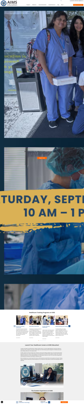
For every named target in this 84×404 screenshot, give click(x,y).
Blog (58, 4)
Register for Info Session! (78, 4)
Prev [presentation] (15, 326)
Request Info (64, 402)
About (62, 4)
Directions (77, 0)
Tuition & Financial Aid (42, 4)
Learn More (18, 337)
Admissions (34, 4)
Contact (82, 0)
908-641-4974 (73, 0)
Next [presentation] (69, 326)
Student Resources (52, 4)
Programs (28, 4)
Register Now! (42, 158)
